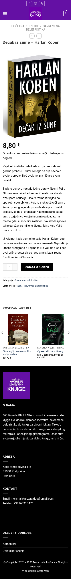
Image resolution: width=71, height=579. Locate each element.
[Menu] (5, 13)
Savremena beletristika (43, 27)
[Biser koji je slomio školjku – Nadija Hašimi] (18, 329)
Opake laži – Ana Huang (50, 351)
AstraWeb (43, 570)
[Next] (68, 340)
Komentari (9, 544)
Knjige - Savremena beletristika (32, 286)
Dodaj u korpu (37, 267)
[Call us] (42, 3)
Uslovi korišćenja (13, 551)
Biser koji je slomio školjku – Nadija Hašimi (18, 353)
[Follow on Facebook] (29, 3)
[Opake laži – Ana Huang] (52, 329)
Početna (17, 26)
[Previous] (2, 340)
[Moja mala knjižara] (35, 13)
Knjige (34, 26)
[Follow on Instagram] (35, 3)
